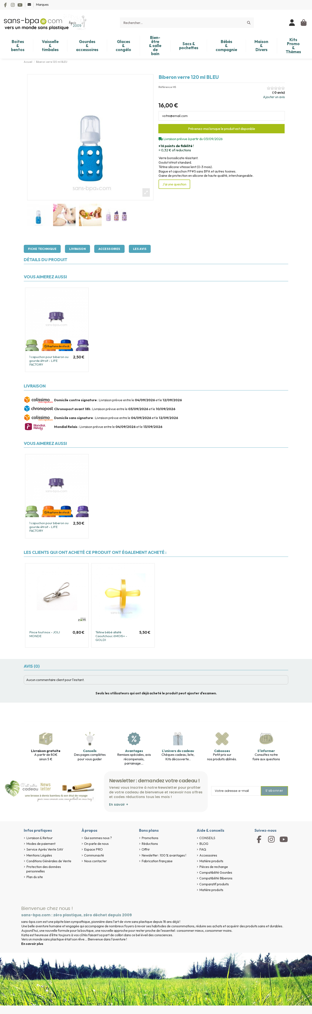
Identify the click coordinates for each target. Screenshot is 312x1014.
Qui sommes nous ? (98, 838)
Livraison (77, 249)
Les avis (139, 249)
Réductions (150, 843)
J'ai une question (174, 184)
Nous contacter (95, 861)
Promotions (150, 838)
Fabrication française (157, 861)
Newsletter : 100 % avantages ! (164, 855)
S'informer (266, 751)
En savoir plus (32, 944)
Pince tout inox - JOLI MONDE (44, 634)
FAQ (202, 849)
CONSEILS (207, 838)
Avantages (134, 751)
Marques (42, 4)
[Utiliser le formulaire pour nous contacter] (30, 4)
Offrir (146, 849)
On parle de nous (96, 843)
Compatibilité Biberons (215, 878)
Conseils (90, 751)
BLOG (203, 843)
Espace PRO (93, 849)
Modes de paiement (40, 843)
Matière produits (211, 861)
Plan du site (34, 877)
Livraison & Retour (39, 838)
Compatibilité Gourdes (215, 872)
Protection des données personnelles (43, 869)
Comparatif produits (214, 884)
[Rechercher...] (249, 22)
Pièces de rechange (213, 867)
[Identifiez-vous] (292, 22)
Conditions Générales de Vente (48, 861)
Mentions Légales (39, 855)
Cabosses (222, 751)
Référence (165, 87)
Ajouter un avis (274, 97)
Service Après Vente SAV (44, 849)
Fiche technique (42, 249)
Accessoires (109, 249)
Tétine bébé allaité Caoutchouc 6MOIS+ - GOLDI (111, 636)
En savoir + (118, 804)
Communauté (94, 855)
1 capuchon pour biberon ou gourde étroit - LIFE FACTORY (49, 360)
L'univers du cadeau (178, 751)
